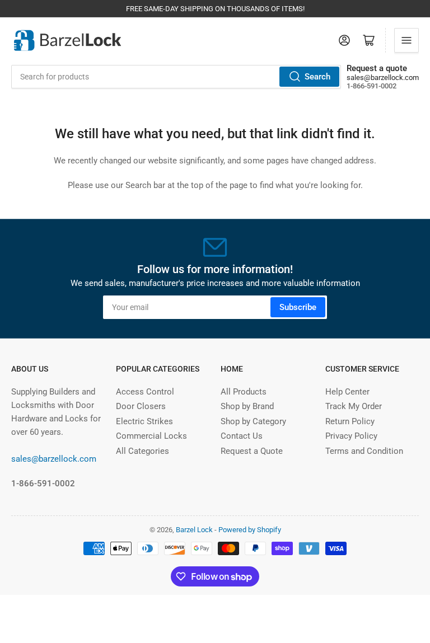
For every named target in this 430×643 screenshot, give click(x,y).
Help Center (347, 392)
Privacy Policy (351, 436)
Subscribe (297, 307)
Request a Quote (252, 451)
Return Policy (350, 421)
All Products (244, 392)
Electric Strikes (144, 421)
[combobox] (176, 76)
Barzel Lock (194, 529)
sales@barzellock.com (383, 77)
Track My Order (353, 406)
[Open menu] (406, 40)
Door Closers (141, 406)
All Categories (142, 451)
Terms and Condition (364, 451)
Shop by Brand (247, 406)
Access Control (145, 392)
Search (317, 77)
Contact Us (242, 436)
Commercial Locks (151, 436)
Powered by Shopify (249, 529)
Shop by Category (253, 421)
